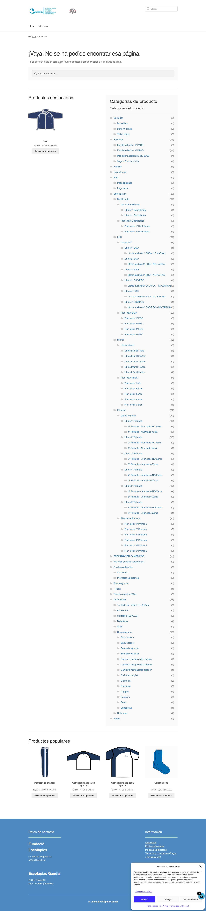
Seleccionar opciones (45, 151)
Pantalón (125, 697)
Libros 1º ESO (131, 247)
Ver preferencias (190, 899)
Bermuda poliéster (130, 653)
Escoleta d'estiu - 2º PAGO (130, 150)
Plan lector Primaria (130, 518)
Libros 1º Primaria (133, 420)
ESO (119, 237)
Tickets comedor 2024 (125, 594)
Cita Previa (122, 572)
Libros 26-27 (120, 193)
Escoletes (118, 139)
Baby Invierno (128, 637)
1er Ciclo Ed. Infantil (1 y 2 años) (133, 605)
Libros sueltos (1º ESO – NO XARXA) (146, 253)
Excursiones (120, 172)
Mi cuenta (43, 26)
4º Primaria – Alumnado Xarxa (143, 480)
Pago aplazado (124, 182)
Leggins (125, 691)
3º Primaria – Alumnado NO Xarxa (145, 458)
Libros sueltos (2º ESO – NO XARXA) (146, 264)
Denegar (168, 899)
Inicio (31, 26)
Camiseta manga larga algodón (136, 669)
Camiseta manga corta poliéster (136, 664)
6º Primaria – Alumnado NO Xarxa (145, 507)
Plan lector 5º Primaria (135, 545)
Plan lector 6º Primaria (135, 550)
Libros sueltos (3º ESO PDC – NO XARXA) (149, 285)
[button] (200, 866)
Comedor (118, 117)
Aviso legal (184, 906)
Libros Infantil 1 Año (134, 350)
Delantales (122, 621)
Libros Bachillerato (130, 204)
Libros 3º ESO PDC (134, 280)
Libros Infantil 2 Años (134, 356)
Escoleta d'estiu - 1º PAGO (130, 145)
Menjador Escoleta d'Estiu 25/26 (133, 155)
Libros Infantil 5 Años (134, 372)
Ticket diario (123, 134)
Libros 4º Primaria (133, 469)
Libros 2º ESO (131, 258)
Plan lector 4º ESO (133, 334)
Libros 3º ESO (131, 269)
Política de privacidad (171, 906)
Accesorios (122, 610)
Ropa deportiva (124, 632)
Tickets (117, 588)
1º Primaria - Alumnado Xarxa (143, 431)
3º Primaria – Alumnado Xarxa (143, 464)
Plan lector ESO (129, 312)
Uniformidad (120, 599)
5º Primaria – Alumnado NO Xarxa (145, 491)
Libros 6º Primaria (133, 502)
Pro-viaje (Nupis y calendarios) (129, 561)
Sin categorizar (121, 583)
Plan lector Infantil (130, 377)
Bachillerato (123, 199)
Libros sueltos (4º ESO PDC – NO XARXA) (149, 307)
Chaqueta (126, 686)
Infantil (120, 339)
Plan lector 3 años (133, 393)
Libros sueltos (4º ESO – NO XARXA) (146, 296)
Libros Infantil (127, 345)
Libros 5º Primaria (133, 485)
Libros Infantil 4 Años (134, 366)
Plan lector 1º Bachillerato (137, 226)
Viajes (117, 718)
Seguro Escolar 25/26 (128, 161)
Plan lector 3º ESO (133, 328)
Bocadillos (122, 123)
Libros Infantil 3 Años (134, 361)
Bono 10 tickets (124, 128)
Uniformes (122, 713)
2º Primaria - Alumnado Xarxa (143, 448)
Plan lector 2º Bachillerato (137, 231)
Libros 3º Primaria (133, 453)
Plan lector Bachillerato (132, 220)
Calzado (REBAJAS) (127, 615)
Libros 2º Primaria (133, 437)
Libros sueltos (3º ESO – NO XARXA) (146, 274)
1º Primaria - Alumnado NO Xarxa (144, 426)
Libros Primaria (128, 415)
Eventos (118, 166)
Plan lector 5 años (133, 404)
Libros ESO (126, 242)
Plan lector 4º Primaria (135, 540)
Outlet (120, 626)
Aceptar (144, 899)
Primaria (121, 410)
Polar (123, 702)
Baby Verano (127, 642)
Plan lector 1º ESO (133, 318)
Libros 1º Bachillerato (135, 210)
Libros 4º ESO (131, 291)
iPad (116, 177)
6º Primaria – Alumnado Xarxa (143, 512)
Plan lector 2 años (133, 388)
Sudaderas (126, 707)
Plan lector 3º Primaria (135, 534)
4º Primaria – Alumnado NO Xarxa (145, 475)
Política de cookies (154, 906)
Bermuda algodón (130, 648)
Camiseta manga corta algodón (136, 659)
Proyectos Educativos (128, 577)
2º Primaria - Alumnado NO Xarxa (144, 442)
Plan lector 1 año (132, 383)
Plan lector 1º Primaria (135, 523)
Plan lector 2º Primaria (135, 529)
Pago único (123, 188)
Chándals (125, 680)
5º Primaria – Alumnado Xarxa (143, 496)
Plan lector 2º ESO (133, 323)
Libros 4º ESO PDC (134, 301)
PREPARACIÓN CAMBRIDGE (129, 556)
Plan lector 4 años (133, 399)
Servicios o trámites (123, 567)
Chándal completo (130, 675)
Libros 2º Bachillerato (135, 215)
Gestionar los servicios (143, 891)
